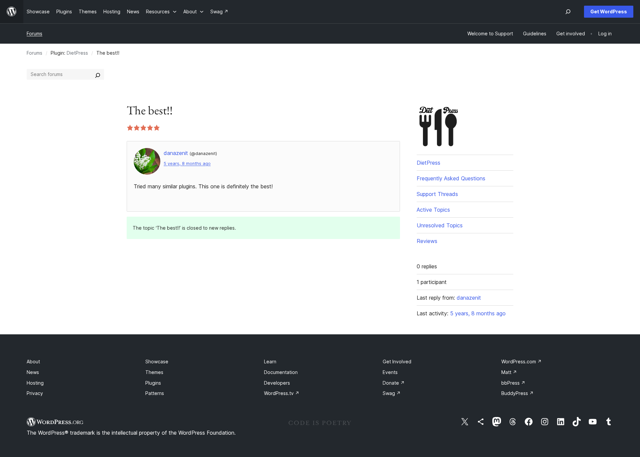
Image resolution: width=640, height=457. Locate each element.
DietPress (77, 53)
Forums (34, 33)
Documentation (281, 372)
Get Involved (397, 361)
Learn (270, 361)
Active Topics (433, 209)
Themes (154, 372)
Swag (392, 393)
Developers (277, 383)
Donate (394, 383)
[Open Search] (568, 11)
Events (390, 372)
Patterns (154, 393)
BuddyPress (517, 393)
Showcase (156, 361)
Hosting (35, 383)
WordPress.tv (281, 393)
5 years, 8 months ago (187, 163)
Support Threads (437, 194)
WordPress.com (521, 361)
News (33, 372)
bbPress (513, 383)
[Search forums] (97, 74)
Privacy (35, 393)
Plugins (153, 383)
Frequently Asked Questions (451, 178)
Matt (509, 372)
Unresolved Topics (440, 225)
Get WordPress (608, 11)
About (33, 361)
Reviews (427, 241)
